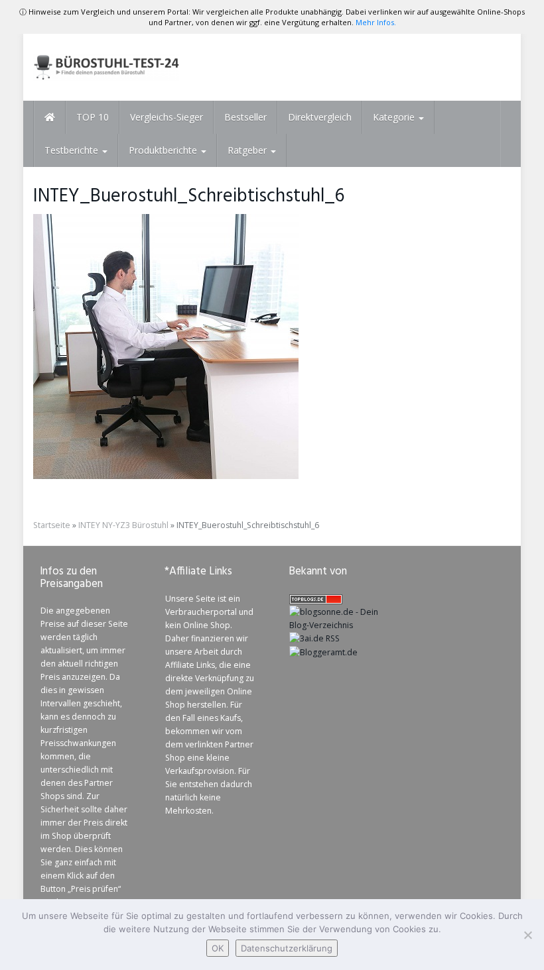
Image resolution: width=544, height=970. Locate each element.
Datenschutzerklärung (286, 948)
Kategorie (395, 117)
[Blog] (323, 651)
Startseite (51, 525)
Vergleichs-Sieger (166, 117)
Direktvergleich (320, 117)
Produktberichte (164, 150)
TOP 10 (92, 117)
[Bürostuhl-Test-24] (106, 67)
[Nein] (527, 935)
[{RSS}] (314, 638)
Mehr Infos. (376, 22)
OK (218, 948)
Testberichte (72, 150)
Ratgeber (248, 150)
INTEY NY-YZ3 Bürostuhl (123, 525)
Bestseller (245, 117)
